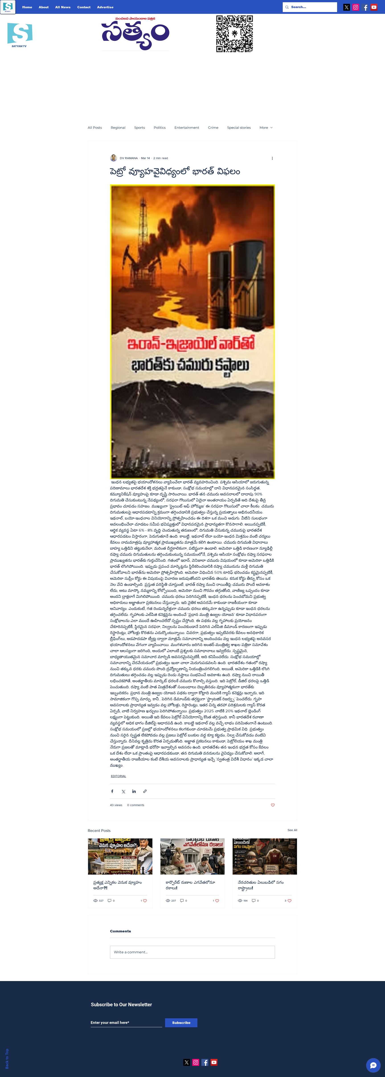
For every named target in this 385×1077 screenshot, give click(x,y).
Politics (160, 127)
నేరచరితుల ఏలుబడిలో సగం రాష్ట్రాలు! (261, 885)
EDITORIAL (118, 776)
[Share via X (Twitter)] (123, 791)
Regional (118, 127)
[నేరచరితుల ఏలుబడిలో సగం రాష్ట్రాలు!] (265, 856)
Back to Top (7, 1059)
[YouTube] (374, 7)
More (264, 127)
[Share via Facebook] (112, 791)
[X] (346, 7)
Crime (213, 127)
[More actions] (272, 158)
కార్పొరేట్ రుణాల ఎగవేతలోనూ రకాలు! (190, 885)
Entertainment (186, 127)
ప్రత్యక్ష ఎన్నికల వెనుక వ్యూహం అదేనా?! (117, 885)
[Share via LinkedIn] (134, 791)
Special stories (239, 127)
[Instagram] (355, 7)
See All (292, 830)
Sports (139, 127)
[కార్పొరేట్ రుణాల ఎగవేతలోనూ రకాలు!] (192, 856)
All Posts (95, 127)
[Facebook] (364, 7)
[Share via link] (145, 791)
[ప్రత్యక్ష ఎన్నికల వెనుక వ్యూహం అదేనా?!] (120, 856)
